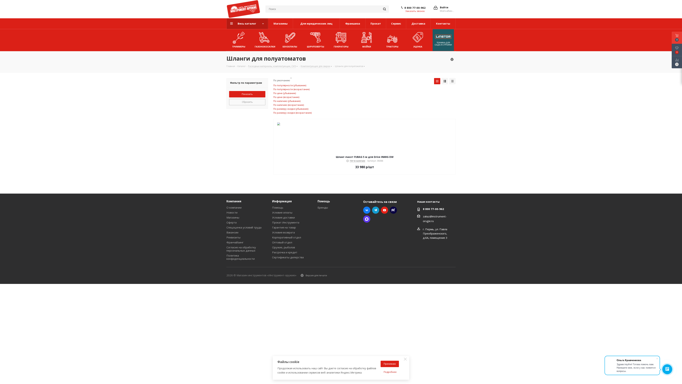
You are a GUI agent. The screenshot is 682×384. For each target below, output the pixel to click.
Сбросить (247, 101)
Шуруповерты (315, 46)
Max (366, 219)
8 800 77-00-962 (415, 7)
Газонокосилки (265, 46)
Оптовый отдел (282, 242)
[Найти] (384, 9)
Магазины (232, 217)
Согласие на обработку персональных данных (241, 249)
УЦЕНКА (417, 46)
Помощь (277, 207)
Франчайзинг (234, 242)
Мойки (366, 46)
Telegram (375, 210)
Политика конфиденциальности (240, 257)
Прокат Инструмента (285, 222)
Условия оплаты (282, 212)
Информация (282, 201)
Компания (233, 201)
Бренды (323, 207)
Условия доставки (283, 217)
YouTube (384, 210)
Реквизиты (233, 237)
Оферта (231, 222)
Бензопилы (290, 46)
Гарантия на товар (284, 227)
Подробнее (390, 372)
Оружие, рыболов (283, 247)
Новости (231, 212)
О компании (234, 207)
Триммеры (238, 46)
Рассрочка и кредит (284, 252)
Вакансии (232, 232)
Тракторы (392, 46)
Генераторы (341, 46)
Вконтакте (366, 210)
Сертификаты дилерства (288, 257)
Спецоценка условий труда (243, 227)
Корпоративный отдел (286, 237)
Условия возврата (283, 232)
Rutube (393, 210)
